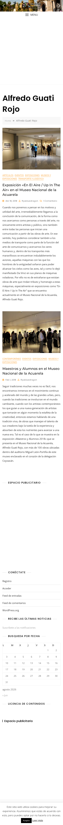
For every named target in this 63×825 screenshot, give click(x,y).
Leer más (37, 820)
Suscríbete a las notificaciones (19, 627)
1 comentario (50, 201)
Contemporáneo (11, 358)
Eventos (19, 175)
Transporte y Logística (31, 178)
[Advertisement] (31, 51)
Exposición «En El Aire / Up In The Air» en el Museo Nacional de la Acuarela (31, 190)
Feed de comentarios (14, 603)
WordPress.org (10, 610)
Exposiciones (32, 175)
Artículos (7, 175)
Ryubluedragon (30, 200)
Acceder (6, 588)
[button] (31, 14)
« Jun (5, 695)
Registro (6, 581)
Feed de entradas (11, 595)
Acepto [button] (26, 820)
